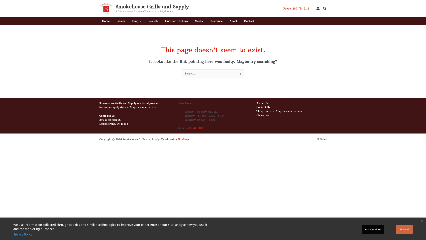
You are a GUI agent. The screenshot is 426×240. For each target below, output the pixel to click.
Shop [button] (135, 21)
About (233, 21)
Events (120, 21)
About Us (262, 103)
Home (106, 21)
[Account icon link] (318, 8)
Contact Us (263, 107)
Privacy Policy (22, 234)
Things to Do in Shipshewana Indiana (279, 111)
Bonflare (183, 139)
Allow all (404, 229)
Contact (249, 21)
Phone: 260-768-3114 (296, 8)
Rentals (153, 21)
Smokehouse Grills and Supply (152, 7)
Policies (322, 139)
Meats (199, 21)
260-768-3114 (195, 128)
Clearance (216, 21)
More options (373, 229)
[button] (325, 9)
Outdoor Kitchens (176, 21)
